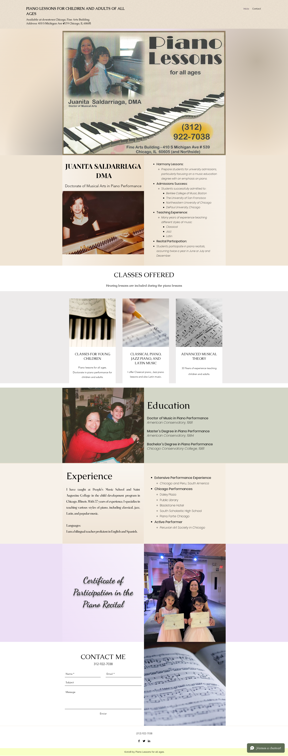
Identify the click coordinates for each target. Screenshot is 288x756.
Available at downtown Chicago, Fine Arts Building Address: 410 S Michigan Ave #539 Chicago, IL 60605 (58, 21)
